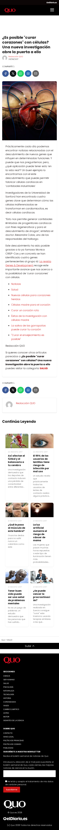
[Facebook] (5, 73)
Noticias (16, 284)
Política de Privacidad (13, 741)
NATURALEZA (8, 691)
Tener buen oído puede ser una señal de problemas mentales (16, 597)
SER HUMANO (9, 680)
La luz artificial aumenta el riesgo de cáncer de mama (40, 532)
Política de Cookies (12, 744)
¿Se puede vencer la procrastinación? (41, 595)
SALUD (6, 683)
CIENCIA (6, 676)
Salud (14, 289)
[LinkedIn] (28, 73)
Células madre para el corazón (30, 304)
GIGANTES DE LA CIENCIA (13, 720)
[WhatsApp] (20, 73)
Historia (7, 698)
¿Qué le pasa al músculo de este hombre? (16, 528)
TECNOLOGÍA (8, 694)
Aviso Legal (8, 737)
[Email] (35, 73)
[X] (13, 73)
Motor (6, 717)
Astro (6, 713)
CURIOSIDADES (9, 702)
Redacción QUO (16, 56)
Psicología (8, 687)
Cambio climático (11, 709)
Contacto (7, 733)
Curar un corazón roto (25, 310)
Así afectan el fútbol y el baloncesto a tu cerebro (16, 460)
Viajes (6, 706)
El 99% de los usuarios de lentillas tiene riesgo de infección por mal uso (41, 463)
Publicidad (8, 748)
